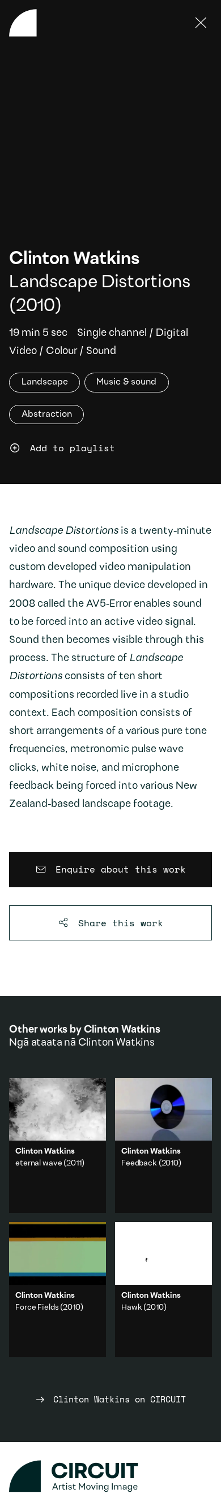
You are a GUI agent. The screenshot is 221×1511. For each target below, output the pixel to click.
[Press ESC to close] (201, 23)
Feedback (139, 1163)
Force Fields (36, 1307)
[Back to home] (23, 23)
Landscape (45, 382)
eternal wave (38, 1163)
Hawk (131, 1307)
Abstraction (47, 414)
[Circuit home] (110, 1476)
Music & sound (126, 382)
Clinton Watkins (74, 260)
